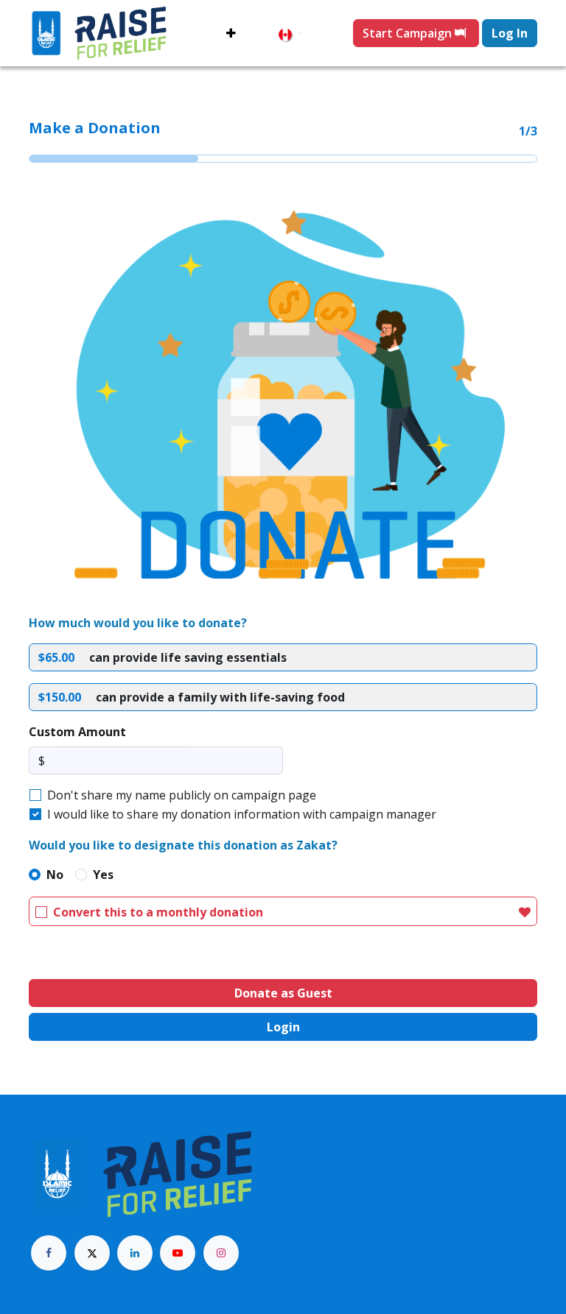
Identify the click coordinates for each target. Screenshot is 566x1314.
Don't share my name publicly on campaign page (181, 795)
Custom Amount (77, 732)
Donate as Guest (283, 993)
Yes (103, 874)
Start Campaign (409, 33)
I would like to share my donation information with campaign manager (241, 814)
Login (283, 1027)
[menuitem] (231, 33)
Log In (510, 33)
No (54, 874)
